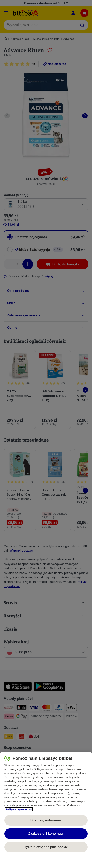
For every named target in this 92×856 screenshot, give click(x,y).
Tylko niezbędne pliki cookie (46, 847)
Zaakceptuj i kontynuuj (46, 833)
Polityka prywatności (19, 809)
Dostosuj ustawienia (46, 820)
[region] (46, 804)
